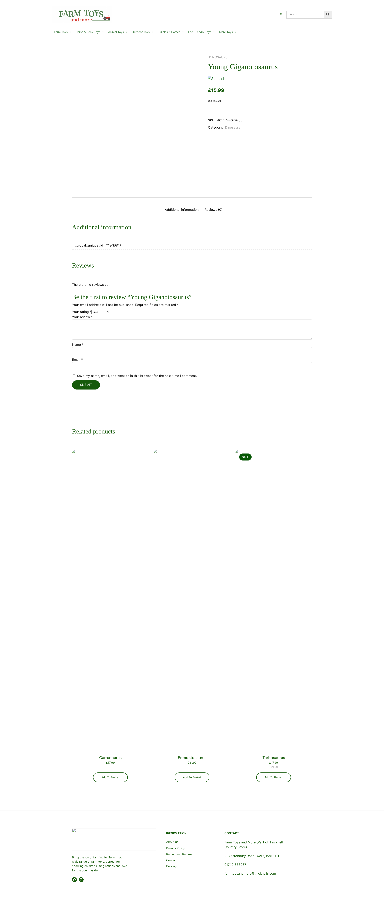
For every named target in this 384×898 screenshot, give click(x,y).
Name (77, 345)
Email (77, 360)
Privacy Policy (175, 848)
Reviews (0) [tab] (213, 210)
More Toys (226, 32)
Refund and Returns (179, 854)
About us (172, 842)
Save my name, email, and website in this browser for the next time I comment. (137, 376)
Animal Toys (116, 32)
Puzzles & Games (169, 32)
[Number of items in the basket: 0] (280, 14)
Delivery (171, 866)
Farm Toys (61, 32)
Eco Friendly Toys (199, 32)
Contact (171, 860)
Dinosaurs (218, 57)
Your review (82, 317)
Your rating (81, 312)
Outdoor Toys (141, 32)
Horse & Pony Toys (88, 32)
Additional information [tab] (182, 210)
